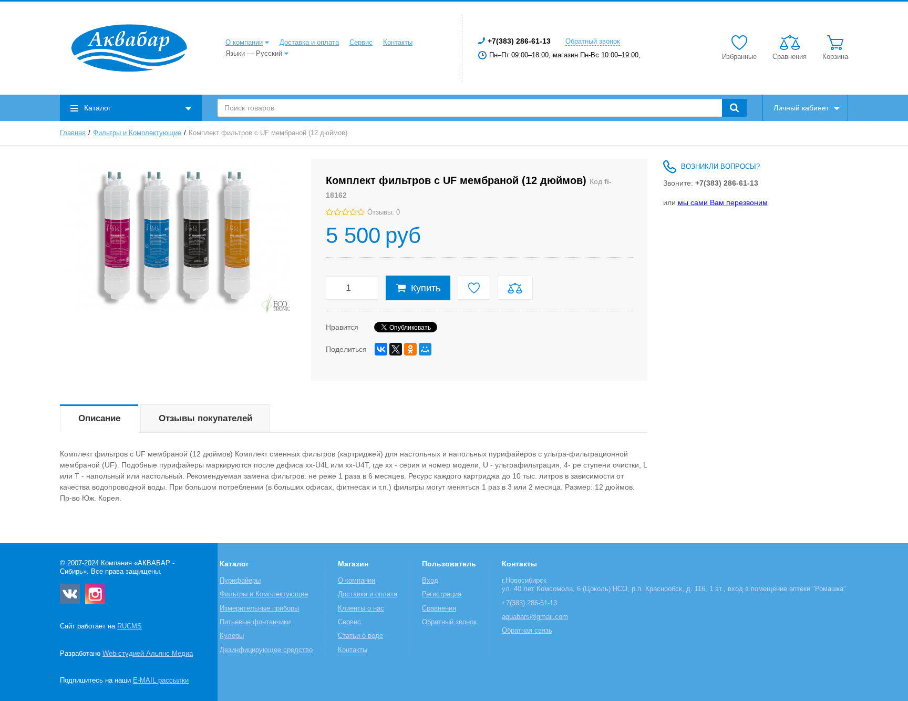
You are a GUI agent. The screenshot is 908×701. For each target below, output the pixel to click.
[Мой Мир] (425, 349)
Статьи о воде (360, 635)
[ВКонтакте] (381, 349)
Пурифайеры (240, 580)
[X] (395, 349)
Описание (99, 418)
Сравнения (439, 608)
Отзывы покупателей (205, 418)
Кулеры (232, 635)
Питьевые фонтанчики (255, 622)
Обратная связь (527, 630)
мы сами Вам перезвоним (723, 202)
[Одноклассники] (410, 349)
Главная (73, 133)
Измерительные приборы (259, 608)
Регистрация (441, 594)
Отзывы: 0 (383, 212)
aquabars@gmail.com (535, 617)
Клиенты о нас (361, 608)
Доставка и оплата (309, 42)
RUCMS (129, 626)
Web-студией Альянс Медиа (147, 653)
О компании (244, 42)
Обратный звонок (592, 41)
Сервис (361, 42)
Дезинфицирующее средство (266, 650)
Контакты (397, 42)
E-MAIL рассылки (161, 680)
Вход (430, 580)
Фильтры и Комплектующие (137, 133)
